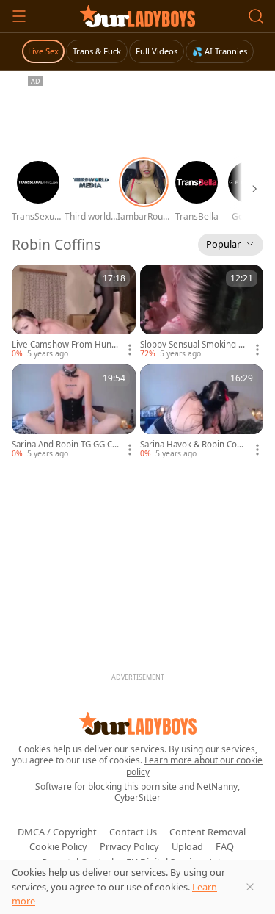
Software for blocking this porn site (107, 786)
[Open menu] (19, 16)
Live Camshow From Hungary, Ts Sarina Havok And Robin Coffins (64, 344)
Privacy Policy (129, 846)
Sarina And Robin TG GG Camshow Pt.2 (64, 444)
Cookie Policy (58, 846)
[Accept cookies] (250, 887)
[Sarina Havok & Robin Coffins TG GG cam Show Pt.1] (202, 412)
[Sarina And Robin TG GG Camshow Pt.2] (74, 412)
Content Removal (207, 831)
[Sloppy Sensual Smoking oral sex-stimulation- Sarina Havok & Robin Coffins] (202, 312)
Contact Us (133, 831)
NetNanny (217, 786)
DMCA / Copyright (57, 831)
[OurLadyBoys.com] (137, 16)
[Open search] (256, 16)
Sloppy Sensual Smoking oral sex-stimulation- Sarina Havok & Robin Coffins (193, 344)
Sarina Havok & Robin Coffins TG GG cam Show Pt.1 (192, 444)
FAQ (225, 846)
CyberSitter (137, 797)
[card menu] (130, 350)
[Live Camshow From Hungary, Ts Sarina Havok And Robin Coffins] (74, 312)
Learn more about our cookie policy (194, 766)
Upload (187, 846)
